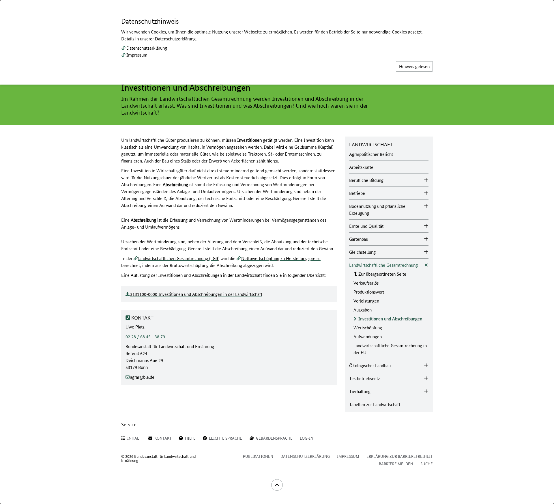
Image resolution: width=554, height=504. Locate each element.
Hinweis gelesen (414, 66)
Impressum (136, 55)
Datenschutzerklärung (146, 48)
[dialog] (277, 252)
